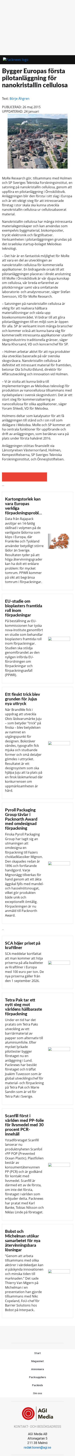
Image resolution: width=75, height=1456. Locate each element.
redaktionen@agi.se (37, 1447)
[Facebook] (29, 1334)
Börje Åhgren (19, 98)
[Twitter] (38, 1334)
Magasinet (37, 1361)
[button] (57, 60)
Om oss (37, 1393)
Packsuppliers (37, 1377)
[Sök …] (67, 60)
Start (37, 1353)
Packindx (37, 1385)
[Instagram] (47, 1334)
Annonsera (37, 1369)
